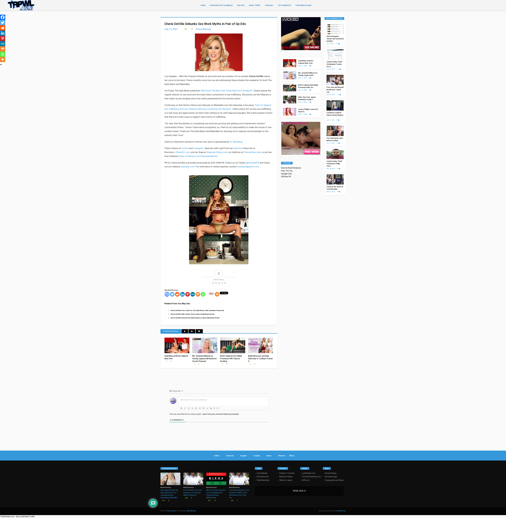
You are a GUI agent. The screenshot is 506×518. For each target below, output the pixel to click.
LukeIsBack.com (308, 473)
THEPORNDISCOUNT (303, 5)
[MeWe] (192, 294)
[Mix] (198, 294)
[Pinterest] (187, 294)
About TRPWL (255, 5)
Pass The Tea (286, 171)
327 (209, 500)
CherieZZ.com (183, 152)
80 (337, 120)
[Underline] (189, 408)
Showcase (171, 511)
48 (338, 191)
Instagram (198, 148)
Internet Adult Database (291, 168)
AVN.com (306, 480)
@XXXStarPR (252, 162)
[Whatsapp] (203, 294)
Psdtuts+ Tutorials (287, 473)
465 (337, 43)
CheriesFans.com (252, 152)
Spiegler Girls (286, 174)
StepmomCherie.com (217, 152)
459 (186, 498)
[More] (217, 294)
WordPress (191, 511)
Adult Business (165, 487)
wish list (237, 148)
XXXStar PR (286, 177)
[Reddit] (177, 294)
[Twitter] (172, 294)
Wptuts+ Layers (285, 480)
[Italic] (185, 408)
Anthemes (341, 511)
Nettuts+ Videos (286, 477)
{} (214, 408)
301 (232, 500)
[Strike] (192, 408)
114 (338, 94)
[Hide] (1, 65)
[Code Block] (207, 408)
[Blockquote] (203, 408)
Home (203, 5)
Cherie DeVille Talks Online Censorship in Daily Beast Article (192, 314)
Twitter (185, 148)
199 (338, 69)
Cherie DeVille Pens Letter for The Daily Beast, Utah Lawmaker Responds (197, 310)
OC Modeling (236, 141)
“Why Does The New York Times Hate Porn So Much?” (226, 90)
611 (163, 500)
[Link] (211, 408)
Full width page (331, 477)
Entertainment (263, 477)
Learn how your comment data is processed (220, 414)
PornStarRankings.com (311, 477)
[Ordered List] (196, 408)
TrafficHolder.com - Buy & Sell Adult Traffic (17, 516)
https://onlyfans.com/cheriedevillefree (198, 156)
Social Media (262, 473)
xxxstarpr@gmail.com (248, 166)
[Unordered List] (200, 408)
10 (215, 500)
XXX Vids (240, 5)
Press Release (203, 29)
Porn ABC (269, 5)
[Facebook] (167, 294)
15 (185, 29)
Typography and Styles (334, 480)
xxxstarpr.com (188, 166)
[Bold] (181, 408)
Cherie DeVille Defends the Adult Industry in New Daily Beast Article (195, 318)
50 (337, 143)
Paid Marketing (263, 480)
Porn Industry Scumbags (221, 5)
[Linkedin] (182, 294)
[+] (217, 408)
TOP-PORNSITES (284, 5)
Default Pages (331, 473)
